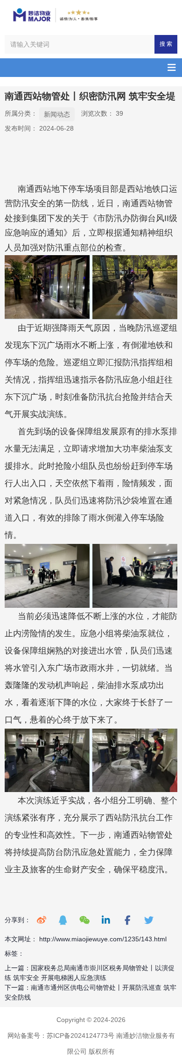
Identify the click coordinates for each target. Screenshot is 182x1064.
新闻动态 (57, 114)
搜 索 (166, 44)
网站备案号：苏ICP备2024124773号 (60, 1035)
